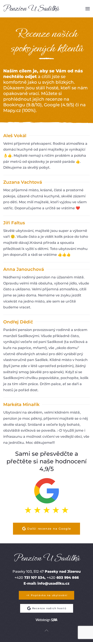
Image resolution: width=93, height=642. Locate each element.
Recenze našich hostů (49, 608)
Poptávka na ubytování (49, 595)
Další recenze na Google (49, 528)
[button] (87, 8)
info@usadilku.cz (53, 583)
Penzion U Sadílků (31, 8)
